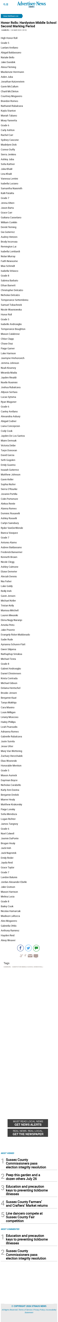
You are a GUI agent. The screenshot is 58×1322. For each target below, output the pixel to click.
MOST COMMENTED (10, 1229)
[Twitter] (28, 948)
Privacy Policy (39, 1309)
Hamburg (5, 30)
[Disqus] (29, 1006)
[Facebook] (20, 948)
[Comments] (36, 948)
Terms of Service (25, 1309)
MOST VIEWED (7, 1153)
